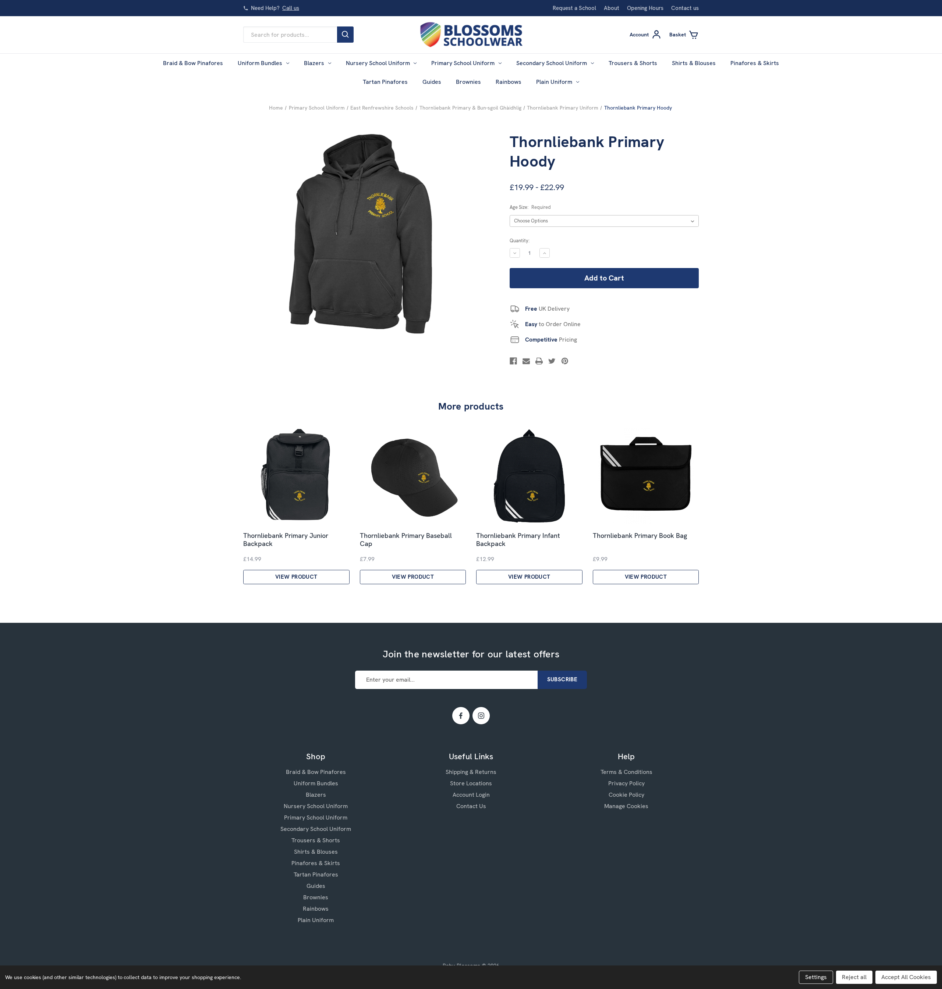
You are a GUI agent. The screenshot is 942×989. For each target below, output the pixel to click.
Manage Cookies (626, 806)
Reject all (854, 977)
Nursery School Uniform (378, 63)
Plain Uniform (554, 82)
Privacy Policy (626, 783)
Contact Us (471, 806)
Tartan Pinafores (385, 82)
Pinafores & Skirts (754, 63)
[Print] (539, 361)
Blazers (314, 63)
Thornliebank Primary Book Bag (640, 536)
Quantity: (520, 241)
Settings (816, 977)
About (611, 8)
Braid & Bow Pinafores (193, 63)
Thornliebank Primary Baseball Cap (406, 540)
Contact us (685, 8)
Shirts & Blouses (694, 63)
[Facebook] (513, 361)
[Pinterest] (565, 361)
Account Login (471, 795)
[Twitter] (552, 361)
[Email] (526, 361)
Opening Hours (645, 8)
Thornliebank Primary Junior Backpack (285, 540)
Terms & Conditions (626, 772)
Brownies (468, 82)
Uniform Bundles (260, 63)
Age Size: (530, 207)
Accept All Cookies (906, 977)
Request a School (574, 8)
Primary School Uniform (463, 63)
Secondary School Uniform (551, 63)
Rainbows (508, 82)
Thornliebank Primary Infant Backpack (518, 540)
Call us (290, 8)
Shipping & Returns (471, 772)
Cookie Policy (626, 795)
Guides (431, 82)
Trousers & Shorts (633, 63)
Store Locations (471, 783)
